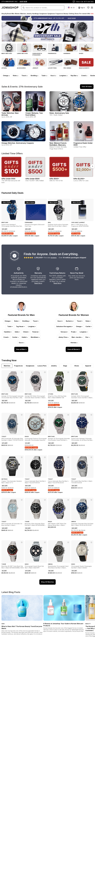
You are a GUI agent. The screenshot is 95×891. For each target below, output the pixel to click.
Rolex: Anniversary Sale (59, 113)
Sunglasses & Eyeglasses (37, 54)
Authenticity (19, 273)
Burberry (69, 321)
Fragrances (52, 53)
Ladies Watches (22, 53)
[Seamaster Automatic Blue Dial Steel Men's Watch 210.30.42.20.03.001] (91, 500)
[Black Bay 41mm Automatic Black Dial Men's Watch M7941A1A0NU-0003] (45, 500)
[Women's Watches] (24, 48)
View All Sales (87, 86)
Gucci (52, 75)
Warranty (38, 273)
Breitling (34, 75)
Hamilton (7, 332)
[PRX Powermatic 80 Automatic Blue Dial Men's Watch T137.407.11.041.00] (21, 414)
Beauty (88, 623)
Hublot (24, 337)
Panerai (35, 332)
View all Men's (21, 349)
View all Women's (73, 349)
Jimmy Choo (62, 337)
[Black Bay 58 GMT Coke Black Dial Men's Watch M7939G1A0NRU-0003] (21, 542)
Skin (2, 623)
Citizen (25, 332)
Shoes (81, 53)
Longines (62, 75)
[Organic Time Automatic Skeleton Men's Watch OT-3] (21, 457)
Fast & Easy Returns (57, 273)
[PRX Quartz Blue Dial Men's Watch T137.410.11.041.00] (91, 457)
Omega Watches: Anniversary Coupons (17, 143)
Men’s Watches (6, 53)
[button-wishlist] (88, 7)
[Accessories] (24, 62)
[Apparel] (8, 62)
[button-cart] (92, 7)
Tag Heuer (20, 326)
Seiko (17, 332)
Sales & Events (84, 68)
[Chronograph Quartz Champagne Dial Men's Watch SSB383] (91, 542)
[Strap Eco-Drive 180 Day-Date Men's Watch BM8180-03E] (68, 372)
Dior (87, 337)
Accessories (21, 68)
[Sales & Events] (86, 62)
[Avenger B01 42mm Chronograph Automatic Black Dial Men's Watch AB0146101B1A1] (45, 372)
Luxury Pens (52, 68)
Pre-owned (67, 68)
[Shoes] (86, 48)
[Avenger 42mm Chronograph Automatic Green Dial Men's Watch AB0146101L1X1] (91, 372)
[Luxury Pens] (55, 62)
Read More (38, 283)
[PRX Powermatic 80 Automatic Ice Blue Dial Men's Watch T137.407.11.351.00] (21, 500)
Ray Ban (74, 75)
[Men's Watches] (8, 48)
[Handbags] (70, 48)
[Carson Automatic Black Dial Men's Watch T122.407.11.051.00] (45, 457)
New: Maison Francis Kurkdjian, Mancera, (58, 144)
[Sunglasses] (39, 48)
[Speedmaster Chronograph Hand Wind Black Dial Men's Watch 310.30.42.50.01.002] (68, 542)
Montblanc (35, 337)
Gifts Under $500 (32, 179)
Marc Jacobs (76, 337)
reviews (53, 258)
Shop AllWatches (47, 582)
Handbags (66, 53)
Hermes (73, 343)
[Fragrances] (55, 48)
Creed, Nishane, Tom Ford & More (34, 114)
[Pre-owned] (70, 62)
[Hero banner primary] (47, 32)
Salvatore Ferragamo (64, 326)
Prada (73, 332)
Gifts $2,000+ (79, 179)
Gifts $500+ (54, 179)
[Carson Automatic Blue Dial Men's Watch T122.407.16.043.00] (68, 457)
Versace (64, 332)
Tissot (24, 75)
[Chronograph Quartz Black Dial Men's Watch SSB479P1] (45, 542)
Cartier (14, 337)
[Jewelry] (39, 62)
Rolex (15, 75)
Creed (83, 75)
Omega (5, 75)
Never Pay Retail (76, 273)
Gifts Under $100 (8, 179)
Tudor (43, 75)
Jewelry (35, 68)
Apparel (4, 68)
